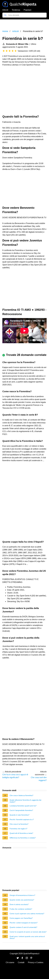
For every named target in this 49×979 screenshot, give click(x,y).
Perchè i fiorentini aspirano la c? (22, 819)
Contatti (21, 962)
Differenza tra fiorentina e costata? (23, 838)
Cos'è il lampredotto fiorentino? (21, 810)
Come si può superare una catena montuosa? (27, 914)
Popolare (27, 10)
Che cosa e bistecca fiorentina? (21, 795)
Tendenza (16, 10)
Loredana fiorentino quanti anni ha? (23, 806)
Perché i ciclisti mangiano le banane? (24, 923)
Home (5, 31)
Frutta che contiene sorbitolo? (21, 909)
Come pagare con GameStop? (21, 918)
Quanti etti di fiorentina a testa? (21, 833)
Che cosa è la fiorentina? (19, 824)
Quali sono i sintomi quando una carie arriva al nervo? (27, 937)
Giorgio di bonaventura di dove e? (22, 895)
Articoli (5, 10)
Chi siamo (10, 962)
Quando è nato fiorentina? (19, 815)
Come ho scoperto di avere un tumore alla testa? (28, 932)
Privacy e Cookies (35, 962)
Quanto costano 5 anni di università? (23, 927)
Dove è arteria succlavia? (19, 904)
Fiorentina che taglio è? (18, 829)
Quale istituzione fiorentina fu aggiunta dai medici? (25, 801)
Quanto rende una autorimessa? (22, 900)
